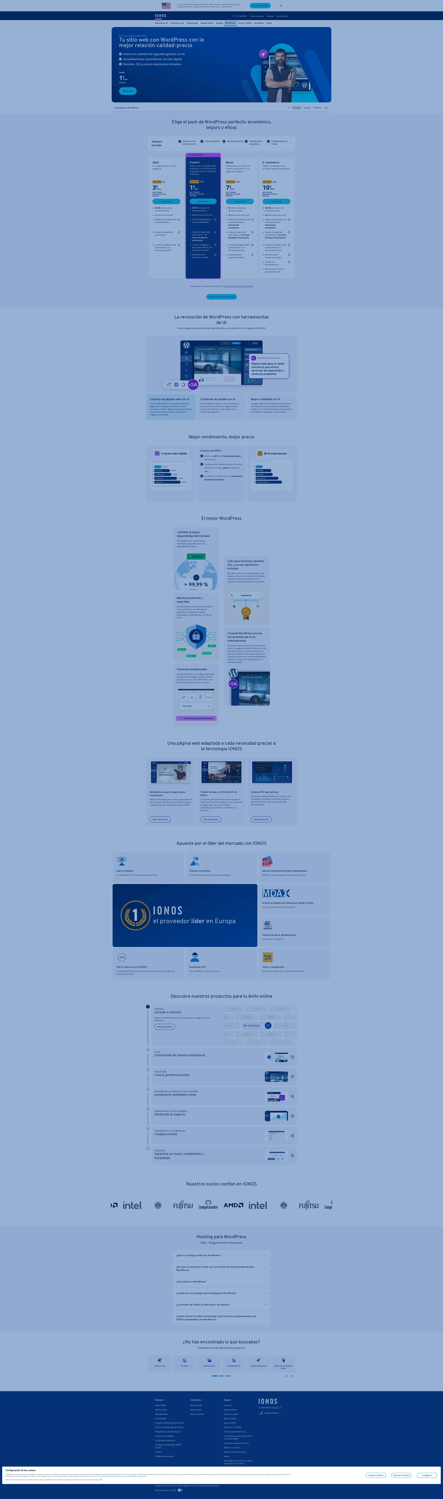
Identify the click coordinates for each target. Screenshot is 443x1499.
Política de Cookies (118, 1476)
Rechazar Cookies (401, 1475)
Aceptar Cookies (21, 1480)
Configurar (65, 1476)
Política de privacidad (139, 1476)
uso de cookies (99, 1476)
